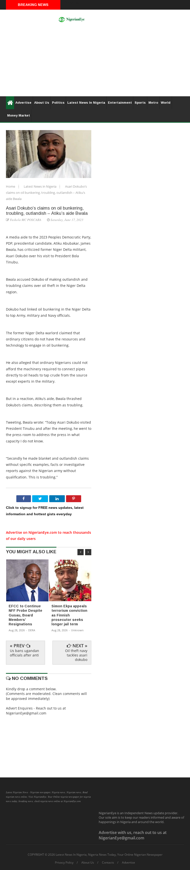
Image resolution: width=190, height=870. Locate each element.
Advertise (23, 102)
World (165, 102)
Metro (153, 102)
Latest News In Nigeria (86, 102)
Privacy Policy (64, 862)
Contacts (108, 862)
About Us (41, 102)
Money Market (18, 115)
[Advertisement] (95, 61)
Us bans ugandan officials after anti (24, 652)
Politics (58, 102)
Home (11, 186)
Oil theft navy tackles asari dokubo (76, 655)
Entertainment (120, 102)
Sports (140, 102)
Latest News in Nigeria (40, 186)
